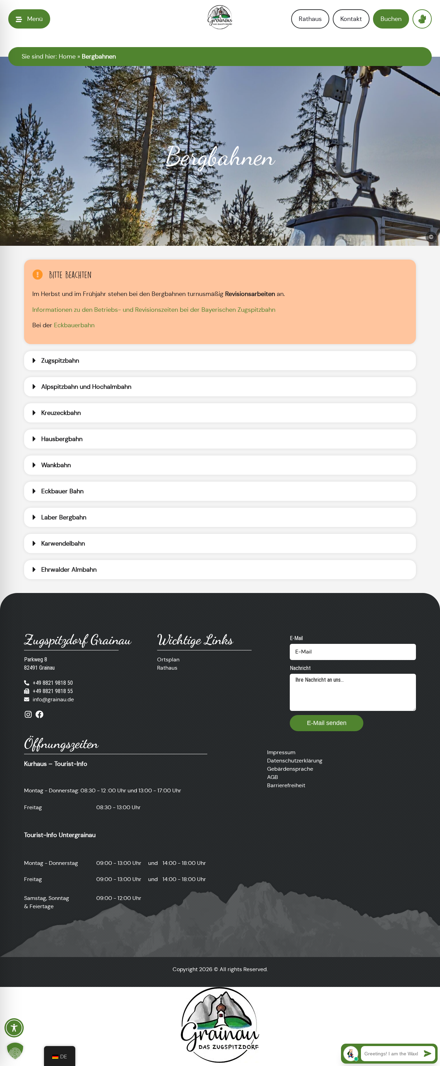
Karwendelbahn (63, 543)
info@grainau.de (53, 699)
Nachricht (300, 668)
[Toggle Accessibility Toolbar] (14, 1028)
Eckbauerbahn (74, 325)
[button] (220, 360)
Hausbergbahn (61, 439)
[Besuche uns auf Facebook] (39, 714)
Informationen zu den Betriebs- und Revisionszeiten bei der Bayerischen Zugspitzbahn (153, 310)
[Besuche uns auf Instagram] (28, 714)
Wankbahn (56, 465)
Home (67, 56)
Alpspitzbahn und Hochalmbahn (86, 387)
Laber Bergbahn (63, 517)
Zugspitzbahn (60, 361)
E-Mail (296, 638)
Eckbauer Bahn (62, 491)
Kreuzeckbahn (61, 413)
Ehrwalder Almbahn (69, 570)
